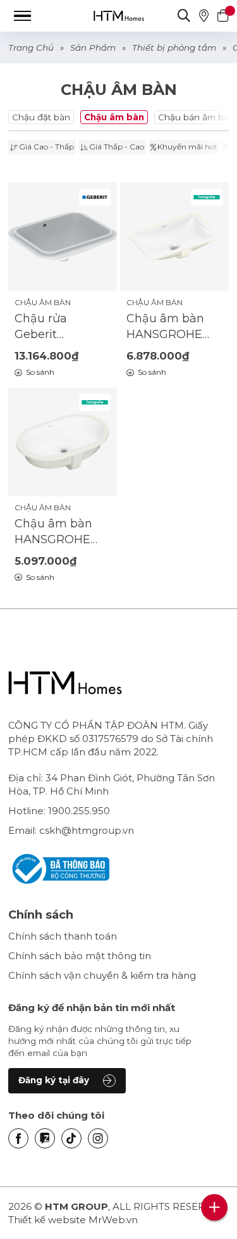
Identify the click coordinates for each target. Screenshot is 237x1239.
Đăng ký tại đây (53, 1080)
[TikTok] (71, 1138)
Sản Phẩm (93, 47)
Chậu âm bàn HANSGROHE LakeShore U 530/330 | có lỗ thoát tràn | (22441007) (56, 532)
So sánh (40, 372)
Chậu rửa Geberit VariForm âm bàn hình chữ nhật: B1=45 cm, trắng (58, 327)
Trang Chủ (31, 47)
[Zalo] (45, 1138)
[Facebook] (18, 1138)
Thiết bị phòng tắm (174, 47)
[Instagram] (98, 1138)
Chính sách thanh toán (62, 936)
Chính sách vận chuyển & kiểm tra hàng (102, 975)
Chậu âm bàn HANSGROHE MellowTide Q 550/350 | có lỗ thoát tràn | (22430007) (166, 327)
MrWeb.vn (113, 1220)
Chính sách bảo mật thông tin (79, 956)
